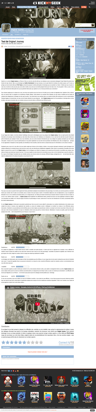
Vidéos (52, 7)
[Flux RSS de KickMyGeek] (11, 3)
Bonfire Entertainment (20, 38)
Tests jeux (27, 7)
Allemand (77, 71)
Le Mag (84, 7)
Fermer (92, 410)
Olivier (6, 46)
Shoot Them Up (84, 60)
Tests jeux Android (43, 7)
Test (12, 34)
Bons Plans (66, 7)
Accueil (7, 7)
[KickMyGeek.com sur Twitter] (9, 370)
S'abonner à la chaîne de (60, 323)
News (13, 7)
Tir (88, 60)
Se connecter (92, 3)
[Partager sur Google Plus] (73, 46)
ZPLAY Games (4, 38)
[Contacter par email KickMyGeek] (13, 3)
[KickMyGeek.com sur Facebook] (11, 370)
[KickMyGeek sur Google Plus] (6, 3)
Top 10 (58, 7)
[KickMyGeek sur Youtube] (8, 3)
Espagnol (86, 71)
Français (90, 71)
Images (25, 34)
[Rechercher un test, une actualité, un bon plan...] (90, 7)
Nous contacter (75, 7)
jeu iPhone (9, 38)
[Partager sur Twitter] (71, 46)
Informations (5, 34)
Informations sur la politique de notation (66, 344)
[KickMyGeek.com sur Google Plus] (13, 370)
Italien (77, 72)
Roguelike (78, 60)
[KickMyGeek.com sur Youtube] (15, 370)
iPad (77, 67)
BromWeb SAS (92, 370)
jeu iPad (13, 38)
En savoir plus (53, 410)
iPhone (79, 67)
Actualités (18, 34)
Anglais (81, 71)
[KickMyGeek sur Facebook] (4, 3)
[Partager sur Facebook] (69, 46)
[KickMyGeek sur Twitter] (2, 3)
